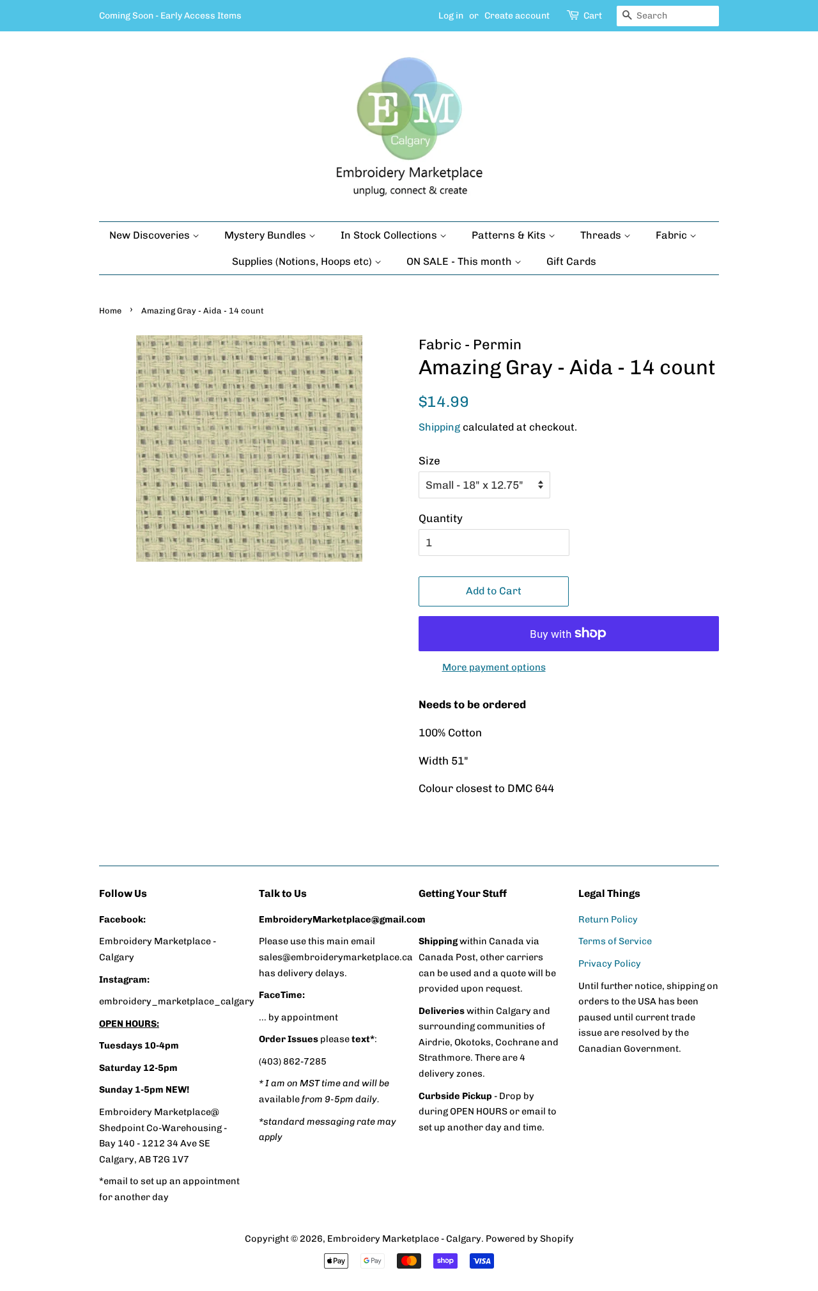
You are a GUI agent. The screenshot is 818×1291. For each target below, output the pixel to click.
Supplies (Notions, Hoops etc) (303, 261)
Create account (517, 15)
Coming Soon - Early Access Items (170, 15)
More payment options (494, 667)
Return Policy (608, 919)
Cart (592, 15)
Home (110, 310)
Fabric (673, 235)
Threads (602, 235)
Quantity (441, 518)
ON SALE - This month (460, 261)
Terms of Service (615, 941)
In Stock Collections (390, 235)
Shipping (439, 427)
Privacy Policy (609, 963)
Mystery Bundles (266, 235)
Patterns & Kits (510, 235)
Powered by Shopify (530, 1238)
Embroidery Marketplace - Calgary (404, 1238)
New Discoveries (150, 235)
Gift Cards (571, 261)
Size (429, 460)
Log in (450, 15)
